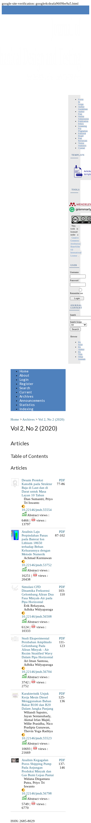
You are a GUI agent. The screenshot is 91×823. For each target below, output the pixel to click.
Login (24, 379)
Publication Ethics (83, 122)
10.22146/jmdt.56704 (37, 671)
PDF (62, 480)
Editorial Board (82, 134)
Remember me (76, 293)
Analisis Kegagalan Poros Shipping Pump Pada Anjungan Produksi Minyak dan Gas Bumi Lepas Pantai (38, 767)
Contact (81, 148)
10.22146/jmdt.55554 (37, 510)
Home (24, 371)
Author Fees (81, 112)
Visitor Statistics (82, 144)
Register (26, 384)
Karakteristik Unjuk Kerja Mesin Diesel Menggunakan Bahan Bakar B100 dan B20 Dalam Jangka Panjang (37, 701)
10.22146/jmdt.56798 (37, 793)
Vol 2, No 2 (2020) (51, 419)
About (24, 375)
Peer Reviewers (82, 139)
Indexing (26, 409)
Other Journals (81, 358)
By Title (80, 353)
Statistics (27, 405)
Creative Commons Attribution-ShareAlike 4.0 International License (76, 247)
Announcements (32, 400)
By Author (81, 348)
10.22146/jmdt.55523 (37, 738)
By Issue (80, 343)
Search (24, 388)
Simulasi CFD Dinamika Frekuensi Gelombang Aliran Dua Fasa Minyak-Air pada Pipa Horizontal (38, 594)
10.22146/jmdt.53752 (37, 565)
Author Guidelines (83, 108)
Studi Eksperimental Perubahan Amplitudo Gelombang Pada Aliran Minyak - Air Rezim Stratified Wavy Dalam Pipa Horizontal (37, 648)
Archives (26, 396)
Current (25, 392)
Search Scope (76, 322)
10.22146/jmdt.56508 (37, 616)
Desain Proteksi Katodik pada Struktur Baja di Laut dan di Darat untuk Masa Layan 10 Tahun (37, 487)
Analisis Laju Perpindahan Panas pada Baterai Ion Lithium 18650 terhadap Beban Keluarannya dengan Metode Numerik (36, 543)
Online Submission (83, 117)
